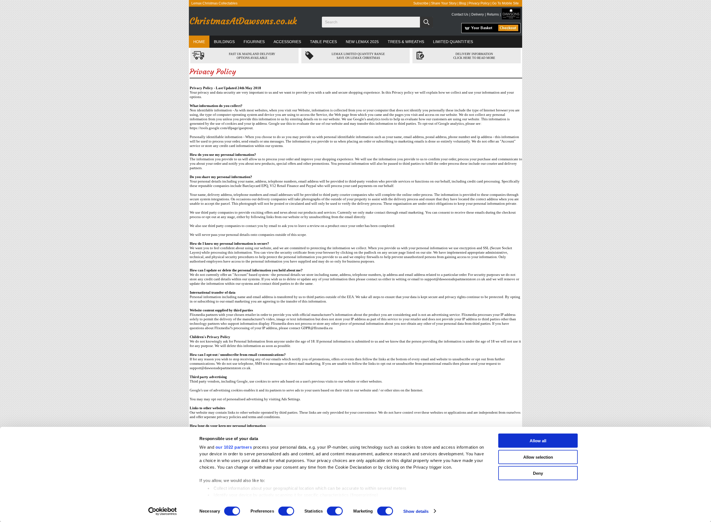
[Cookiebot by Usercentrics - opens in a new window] (162, 511)
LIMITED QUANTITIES (453, 41)
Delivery (477, 14)
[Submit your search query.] (426, 22)
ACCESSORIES (287, 41)
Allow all (538, 440)
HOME (199, 41)
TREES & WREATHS (406, 41)
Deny (538, 473)
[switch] (286, 510)
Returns (493, 14)
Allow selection (538, 456)
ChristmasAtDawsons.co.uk (243, 21)
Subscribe (421, 3)
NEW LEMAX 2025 (362, 41)
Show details (416, 511)
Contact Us (460, 14)
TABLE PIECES (323, 41)
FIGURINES (254, 41)
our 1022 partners (234, 447)
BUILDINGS (224, 41)
